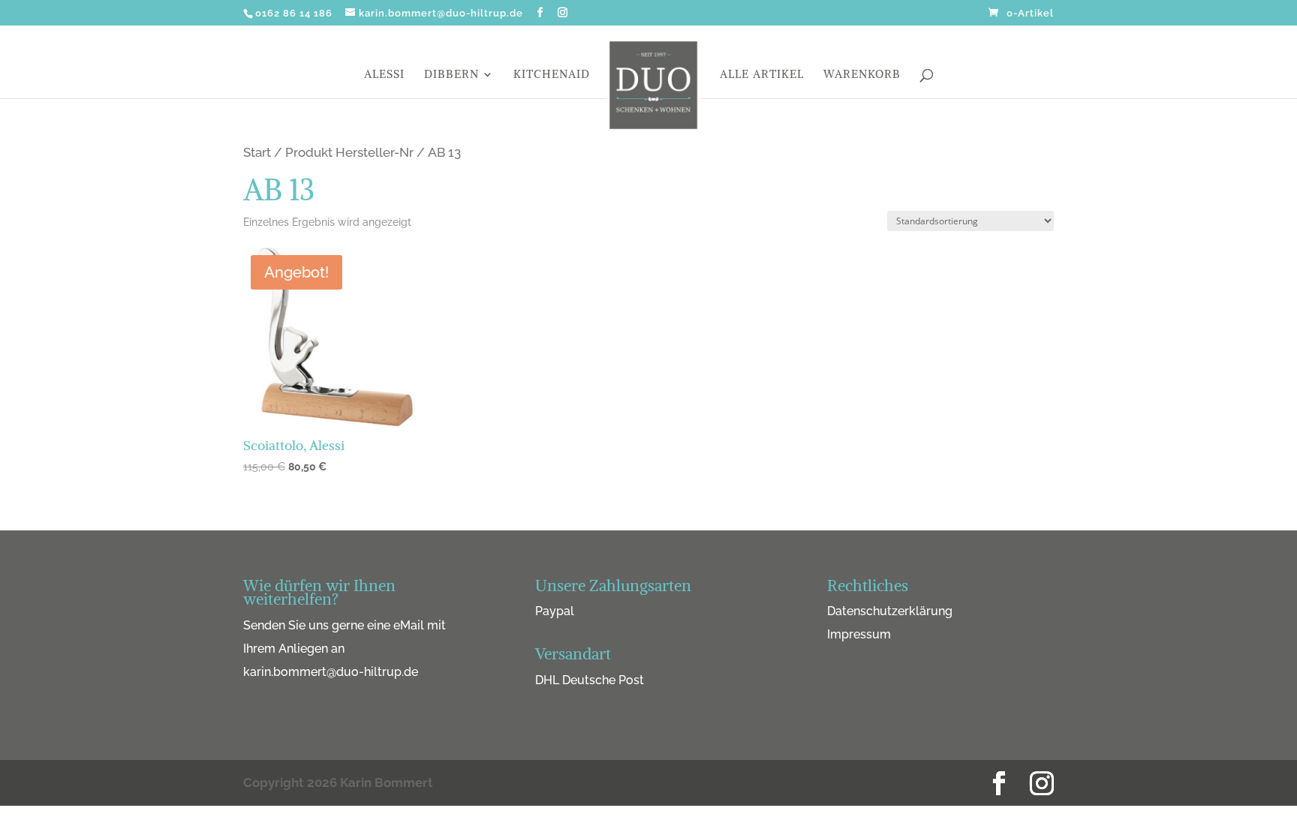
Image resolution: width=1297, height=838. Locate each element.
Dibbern (451, 75)
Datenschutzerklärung (889, 611)
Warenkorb (862, 75)
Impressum (859, 634)
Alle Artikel (762, 75)
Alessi (384, 75)
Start (257, 152)
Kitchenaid (551, 75)
